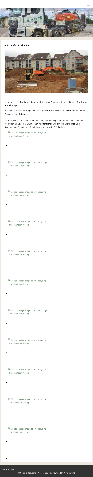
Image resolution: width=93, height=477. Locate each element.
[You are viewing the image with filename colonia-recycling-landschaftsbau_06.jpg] (30, 293)
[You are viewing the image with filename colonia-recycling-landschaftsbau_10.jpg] (30, 412)
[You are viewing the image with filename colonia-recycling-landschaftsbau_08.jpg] (30, 352)
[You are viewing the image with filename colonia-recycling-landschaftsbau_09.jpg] (30, 382)
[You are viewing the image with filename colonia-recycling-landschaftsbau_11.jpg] (30, 441)
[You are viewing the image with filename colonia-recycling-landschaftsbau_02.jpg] (30, 175)
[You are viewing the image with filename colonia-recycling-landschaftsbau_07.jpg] (30, 323)
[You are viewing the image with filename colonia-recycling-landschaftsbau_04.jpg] (30, 234)
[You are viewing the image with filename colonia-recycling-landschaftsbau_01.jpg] (30, 145)
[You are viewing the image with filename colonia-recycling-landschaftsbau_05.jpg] (30, 264)
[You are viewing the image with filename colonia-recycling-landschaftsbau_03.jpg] (30, 204)
